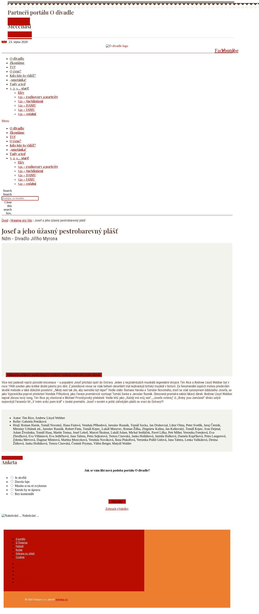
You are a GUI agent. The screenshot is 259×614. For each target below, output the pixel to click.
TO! (12, 67)
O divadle (17, 58)
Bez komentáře (24, 494)
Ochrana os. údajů (25, 553)
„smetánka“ (18, 80)
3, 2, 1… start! (19, 88)
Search (7, 194)
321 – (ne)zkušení (30, 101)
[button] (112, 121)
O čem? (15, 71)
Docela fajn (22, 481)
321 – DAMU (27, 105)
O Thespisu (22, 542)
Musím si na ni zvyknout (30, 486)
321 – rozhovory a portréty (38, 97)
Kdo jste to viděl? (23, 75)
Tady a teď (17, 84)
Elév (21, 92)
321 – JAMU (26, 109)
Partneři (20, 546)
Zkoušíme (17, 63)
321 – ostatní (27, 114)
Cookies (20, 557)
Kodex (19, 549)
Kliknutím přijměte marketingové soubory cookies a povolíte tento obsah (53, 374)
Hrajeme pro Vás (21, 220)
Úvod (5, 220)
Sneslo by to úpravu (27, 490)
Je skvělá (20, 477)
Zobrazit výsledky (116, 508)
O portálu (20, 538)
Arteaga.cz (61, 599)
